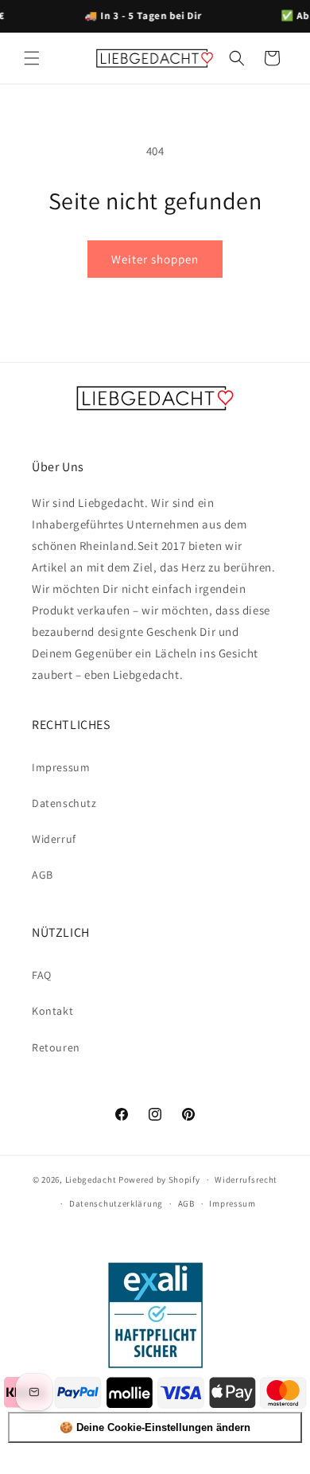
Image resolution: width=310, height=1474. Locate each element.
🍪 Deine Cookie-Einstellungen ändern (155, 1427)
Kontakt (52, 1011)
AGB (42, 875)
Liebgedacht (91, 1179)
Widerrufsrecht (246, 1179)
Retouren (56, 1047)
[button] (31, 58)
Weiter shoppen (155, 259)
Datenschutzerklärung (116, 1203)
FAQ (42, 975)
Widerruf (54, 839)
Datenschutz (64, 803)
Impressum (61, 767)
